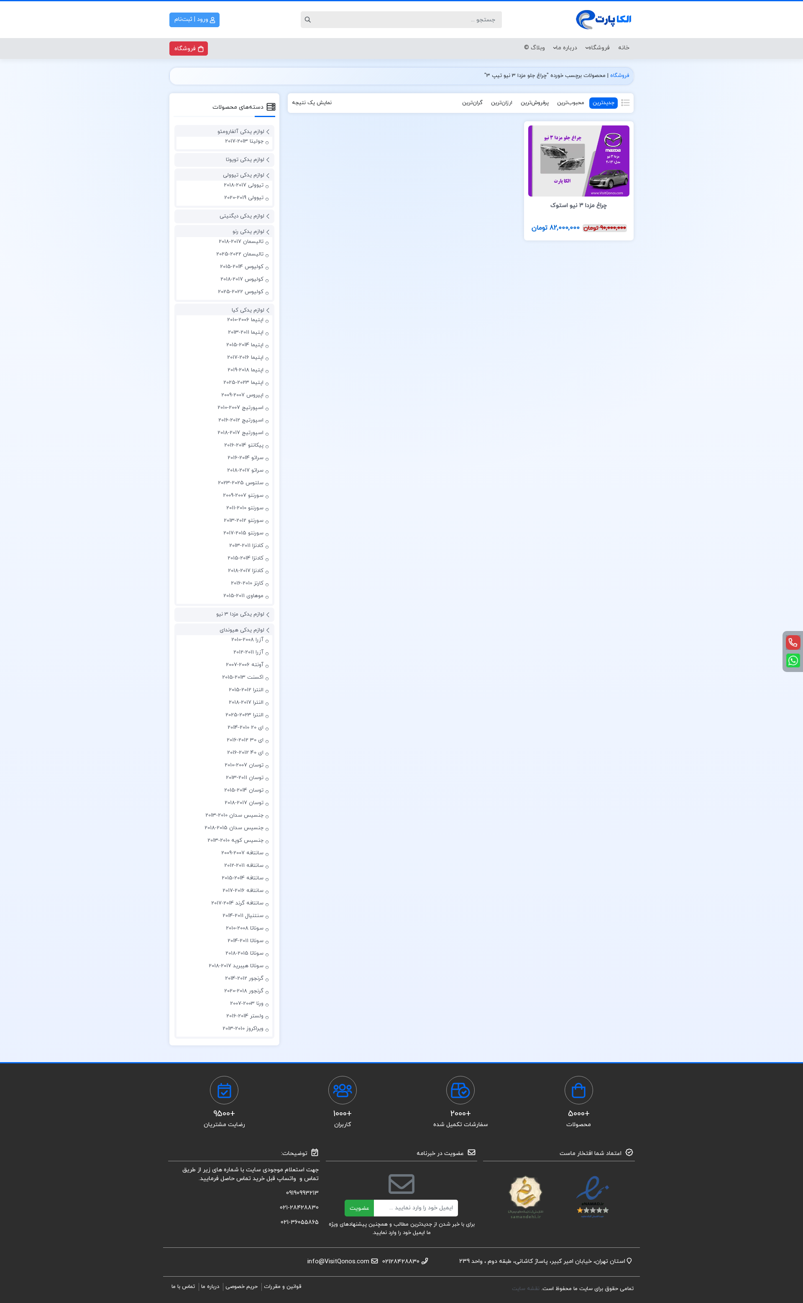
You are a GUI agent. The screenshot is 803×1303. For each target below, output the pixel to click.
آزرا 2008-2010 (247, 640)
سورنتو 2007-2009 (243, 495)
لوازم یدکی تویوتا (245, 160)
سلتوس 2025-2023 (240, 483)
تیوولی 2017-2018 (243, 185)
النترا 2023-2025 (244, 715)
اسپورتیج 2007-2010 (240, 407)
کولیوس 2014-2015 (241, 267)
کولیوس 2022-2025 (240, 292)
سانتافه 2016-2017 (242, 890)
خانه (623, 48)
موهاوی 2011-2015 (243, 596)
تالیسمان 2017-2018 (241, 241)
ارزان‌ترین (501, 103)
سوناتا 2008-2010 (244, 928)
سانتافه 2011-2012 (243, 865)
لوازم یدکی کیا (248, 310)
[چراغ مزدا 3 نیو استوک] (578, 160)
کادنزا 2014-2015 (245, 558)
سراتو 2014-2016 (245, 458)
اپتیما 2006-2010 (245, 320)
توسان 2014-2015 (243, 790)
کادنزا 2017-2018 (245, 571)
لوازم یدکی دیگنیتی (242, 216)
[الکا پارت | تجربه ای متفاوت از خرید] (604, 20)
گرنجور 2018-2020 (243, 991)
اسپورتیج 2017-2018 (240, 433)
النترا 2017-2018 (246, 702)
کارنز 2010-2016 (247, 583)
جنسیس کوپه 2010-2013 (235, 840)
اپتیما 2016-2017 (245, 357)
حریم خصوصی (241, 1286)
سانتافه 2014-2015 (242, 878)
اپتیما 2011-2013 (245, 332)
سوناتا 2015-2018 (244, 953)
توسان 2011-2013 (244, 778)
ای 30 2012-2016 (245, 740)
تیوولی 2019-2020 (243, 198)
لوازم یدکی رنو (248, 231)
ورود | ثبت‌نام (192, 19)
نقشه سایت (526, 1289)
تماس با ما (183, 1286)
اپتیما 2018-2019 (245, 370)
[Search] (309, 19)
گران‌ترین (472, 103)
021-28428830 (299, 1208)
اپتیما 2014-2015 (244, 345)
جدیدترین (603, 103)
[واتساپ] (793, 660)
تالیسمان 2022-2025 (239, 254)
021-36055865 (300, 1222)
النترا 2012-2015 (246, 690)
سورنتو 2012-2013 (243, 520)
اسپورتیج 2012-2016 (240, 420)
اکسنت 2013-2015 (242, 677)
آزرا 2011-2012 (248, 652)
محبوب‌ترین (570, 103)
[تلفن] (793, 642)
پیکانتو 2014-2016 (243, 445)
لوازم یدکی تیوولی (243, 175)
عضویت (359, 1208)
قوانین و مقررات (282, 1286)
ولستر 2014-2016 (244, 1016)
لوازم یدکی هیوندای (242, 630)
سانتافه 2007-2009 (242, 853)
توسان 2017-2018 (244, 803)
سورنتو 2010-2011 (244, 508)
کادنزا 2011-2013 (246, 545)
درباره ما (566, 48)
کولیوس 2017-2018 (241, 279)
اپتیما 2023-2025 (243, 382)
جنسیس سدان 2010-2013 (234, 815)
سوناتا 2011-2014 (245, 941)
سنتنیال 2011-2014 (242, 916)
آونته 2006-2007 (244, 665)
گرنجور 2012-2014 (244, 978)
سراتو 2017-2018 (245, 470)
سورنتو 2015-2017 (243, 533)
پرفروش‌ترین (535, 103)
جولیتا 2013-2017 (244, 141)
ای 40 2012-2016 (245, 752)
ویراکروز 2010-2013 (242, 1028)
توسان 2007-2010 (244, 765)
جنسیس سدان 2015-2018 (234, 828)
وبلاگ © (534, 48)
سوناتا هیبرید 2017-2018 (236, 966)
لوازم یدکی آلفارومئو (240, 131)
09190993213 (302, 1193)
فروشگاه (599, 48)
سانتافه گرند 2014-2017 (237, 903)
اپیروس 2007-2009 (242, 395)
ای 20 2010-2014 (245, 727)
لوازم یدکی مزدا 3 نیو (240, 614)
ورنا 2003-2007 (246, 1003)
